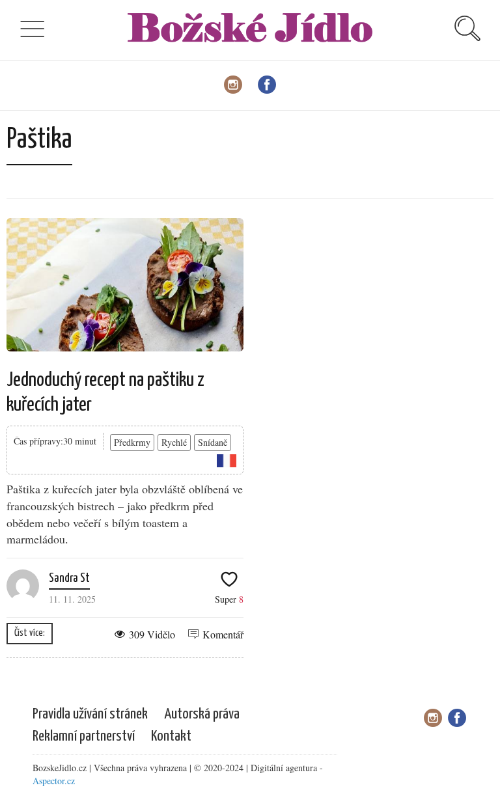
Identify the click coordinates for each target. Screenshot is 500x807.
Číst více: (29, 633)
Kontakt (171, 736)
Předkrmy (132, 442)
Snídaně (212, 442)
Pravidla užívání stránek (90, 714)
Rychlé (174, 442)
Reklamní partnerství (84, 736)
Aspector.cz (54, 780)
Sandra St (69, 578)
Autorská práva (202, 714)
